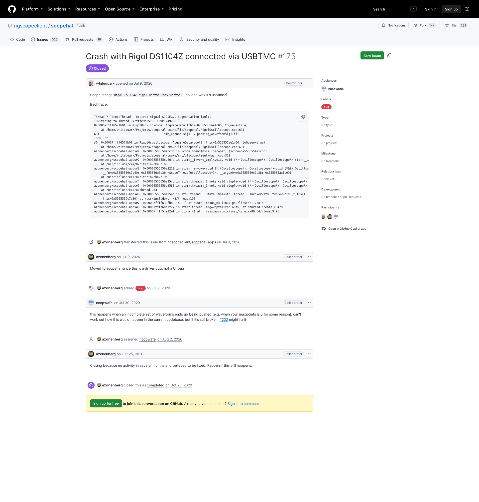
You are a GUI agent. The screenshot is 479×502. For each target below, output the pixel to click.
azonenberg (106, 257)
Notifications (396, 25)
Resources (85, 8)
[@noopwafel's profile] (91, 303)
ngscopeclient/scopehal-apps (191, 242)
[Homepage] (12, 9)
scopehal (62, 26)
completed (155, 385)
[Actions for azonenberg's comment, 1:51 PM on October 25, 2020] (308, 353)
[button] (303, 117)
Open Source (117, 8)
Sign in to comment (243, 403)
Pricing (175, 8)
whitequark (105, 83)
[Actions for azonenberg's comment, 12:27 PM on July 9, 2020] (308, 256)
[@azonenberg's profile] (91, 257)
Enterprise (149, 8)
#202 (224, 319)
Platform (30, 8)
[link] (110, 242)
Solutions (57, 8)
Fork (427, 25)
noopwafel (104, 303)
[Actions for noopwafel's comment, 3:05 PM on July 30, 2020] (308, 302)
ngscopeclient (30, 26)
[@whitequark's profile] (91, 83)
